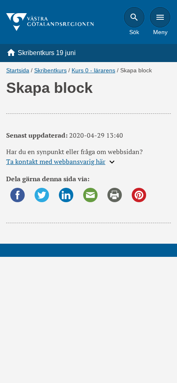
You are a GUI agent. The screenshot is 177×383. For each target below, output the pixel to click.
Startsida (17, 70)
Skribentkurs (50, 70)
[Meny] (160, 17)
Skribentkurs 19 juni (47, 52)
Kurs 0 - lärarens (93, 70)
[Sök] (134, 17)
